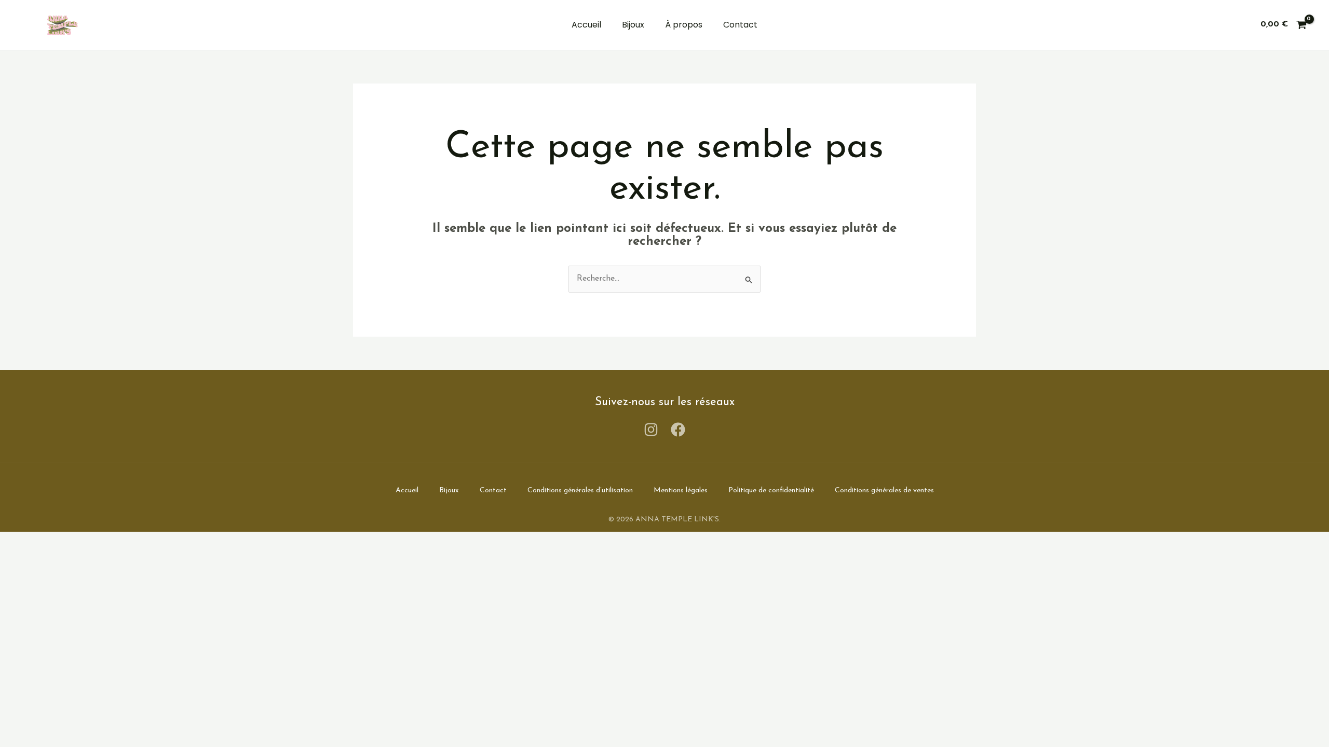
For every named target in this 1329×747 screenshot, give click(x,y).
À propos (683, 25)
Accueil (586, 25)
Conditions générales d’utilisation (580, 490)
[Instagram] (651, 429)
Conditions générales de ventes (884, 490)
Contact (740, 25)
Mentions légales (681, 490)
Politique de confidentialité (771, 490)
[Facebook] (678, 429)
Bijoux (633, 25)
